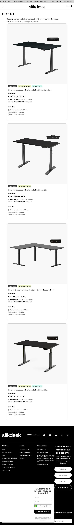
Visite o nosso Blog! (42, 464)
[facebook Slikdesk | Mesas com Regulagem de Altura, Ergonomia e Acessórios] (50, 435)
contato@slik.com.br (42, 452)
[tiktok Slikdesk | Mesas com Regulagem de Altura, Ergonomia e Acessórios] (62, 435)
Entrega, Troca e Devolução (9, 458)
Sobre (3, 449)
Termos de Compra (7, 464)
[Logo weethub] (57, 513)
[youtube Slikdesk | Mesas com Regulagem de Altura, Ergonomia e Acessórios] (56, 435)
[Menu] (3, 6)
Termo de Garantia (7, 461)
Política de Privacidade (8, 467)
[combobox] (36, 505)
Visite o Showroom (7, 452)
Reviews (22, 458)
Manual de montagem (26, 455)
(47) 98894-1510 (41, 449)
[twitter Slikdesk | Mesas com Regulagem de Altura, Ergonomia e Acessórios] (68, 435)
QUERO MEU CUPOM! (42, 511)
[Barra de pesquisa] (67, 6)
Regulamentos (6, 470)
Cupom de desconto (25, 452)
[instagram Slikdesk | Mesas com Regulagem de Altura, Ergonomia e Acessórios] (44, 435)
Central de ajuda (24, 449)
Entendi (61, 521)
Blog (3, 455)
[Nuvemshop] (66, 513)
